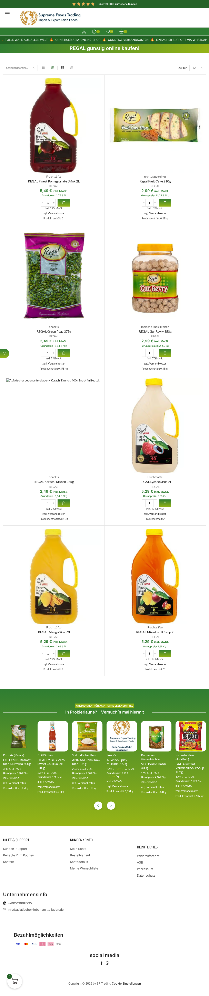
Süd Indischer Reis (84, 755)
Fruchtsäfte (53, 176)
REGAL (53, 186)
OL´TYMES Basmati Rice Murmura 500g (17, 762)
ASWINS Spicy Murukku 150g (117, 762)
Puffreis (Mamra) (13, 755)
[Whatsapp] (107, 963)
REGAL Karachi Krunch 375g (54, 482)
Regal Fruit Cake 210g (155, 181)
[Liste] (71, 67)
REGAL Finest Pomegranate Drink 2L (54, 181)
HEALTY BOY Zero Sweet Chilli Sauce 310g (51, 763)
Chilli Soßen (45, 755)
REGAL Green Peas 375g (54, 331)
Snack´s (54, 326)
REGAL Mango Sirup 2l (54, 632)
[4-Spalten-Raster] (52, 67)
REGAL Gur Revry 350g (155, 331)
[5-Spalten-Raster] (62, 67)
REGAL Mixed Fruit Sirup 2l (155, 632)
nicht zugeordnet (155, 176)
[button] (7, 12)
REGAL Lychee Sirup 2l (155, 482)
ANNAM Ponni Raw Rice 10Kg (86, 762)
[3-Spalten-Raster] (43, 67)
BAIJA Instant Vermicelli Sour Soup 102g (190, 768)
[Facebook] (101, 963)
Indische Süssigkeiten (155, 326)
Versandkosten (56, 213)
